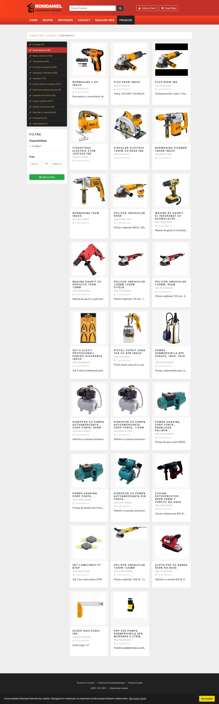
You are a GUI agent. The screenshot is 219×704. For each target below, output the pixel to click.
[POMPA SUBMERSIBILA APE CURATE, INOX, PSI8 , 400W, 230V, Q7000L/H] (171, 328)
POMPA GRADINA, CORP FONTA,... (85, 495)
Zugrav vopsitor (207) (43, 101)
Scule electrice (82, 92)
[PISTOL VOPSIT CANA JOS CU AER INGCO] (130, 328)
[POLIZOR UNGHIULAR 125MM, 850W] (171, 259)
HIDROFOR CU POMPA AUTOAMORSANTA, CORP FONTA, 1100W (130, 424)
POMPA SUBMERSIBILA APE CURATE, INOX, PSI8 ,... (170, 355)
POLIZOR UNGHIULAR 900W (129, 214)
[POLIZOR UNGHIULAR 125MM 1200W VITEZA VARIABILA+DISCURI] (130, 259)
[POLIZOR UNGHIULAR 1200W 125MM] (130, 542)
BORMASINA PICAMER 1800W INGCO (171, 149)
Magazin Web (104, 20)
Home (33, 20)
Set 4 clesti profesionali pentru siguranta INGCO (87, 355)
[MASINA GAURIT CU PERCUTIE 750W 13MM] (89, 259)
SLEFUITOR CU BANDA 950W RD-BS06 (171, 566)
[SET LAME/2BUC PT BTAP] (89, 542)
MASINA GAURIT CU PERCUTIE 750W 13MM (87, 284)
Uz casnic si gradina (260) (45, 67)
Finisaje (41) (38, 44)
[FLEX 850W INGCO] (130, 59)
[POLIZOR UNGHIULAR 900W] (130, 190)
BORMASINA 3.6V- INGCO (86, 83)
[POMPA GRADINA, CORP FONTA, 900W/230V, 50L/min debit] (171, 399)
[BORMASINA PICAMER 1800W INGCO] (171, 125)
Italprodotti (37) (40, 123)
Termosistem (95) (41, 61)
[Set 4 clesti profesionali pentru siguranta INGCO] (89, 328)
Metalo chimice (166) (42, 55)
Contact (84, 20)
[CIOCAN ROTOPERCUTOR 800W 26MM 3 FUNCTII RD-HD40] (171, 471)
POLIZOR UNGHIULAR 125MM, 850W (171, 283)
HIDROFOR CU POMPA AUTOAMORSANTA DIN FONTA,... (130, 496)
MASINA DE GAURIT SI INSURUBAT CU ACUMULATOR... (169, 215)
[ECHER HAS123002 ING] (89, 608)
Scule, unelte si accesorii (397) (47, 84)
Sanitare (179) (39, 78)
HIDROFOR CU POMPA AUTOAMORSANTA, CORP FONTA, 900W (88, 424)
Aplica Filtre (48, 177)
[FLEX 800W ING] (171, 59)
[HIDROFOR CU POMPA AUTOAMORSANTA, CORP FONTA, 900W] (89, 399)
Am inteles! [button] (207, 698)
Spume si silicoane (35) (44, 106)
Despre (47, 20)
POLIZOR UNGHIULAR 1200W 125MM (129, 566)
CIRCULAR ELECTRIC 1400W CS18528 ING (129, 149)
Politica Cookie (135, 682)
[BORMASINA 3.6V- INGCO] (89, 59)
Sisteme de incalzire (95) (44, 95)
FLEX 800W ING (166, 82)
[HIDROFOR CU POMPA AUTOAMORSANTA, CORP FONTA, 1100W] (130, 399)
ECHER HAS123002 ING (86, 632)
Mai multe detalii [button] (137, 698)
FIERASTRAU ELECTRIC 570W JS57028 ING (84, 150)
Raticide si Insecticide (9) (44, 112)
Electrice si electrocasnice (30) (47, 89)
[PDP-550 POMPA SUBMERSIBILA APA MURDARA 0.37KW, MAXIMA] (130, 608)
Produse (125, 20)
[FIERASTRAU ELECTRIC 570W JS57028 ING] (89, 125)
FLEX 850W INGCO (127, 82)
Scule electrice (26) (42, 50)
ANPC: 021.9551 (98, 688)
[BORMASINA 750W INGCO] (89, 190)
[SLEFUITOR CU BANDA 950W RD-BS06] (171, 542)
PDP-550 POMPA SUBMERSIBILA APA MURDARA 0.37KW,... (129, 633)
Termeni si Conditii (85, 682)
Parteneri (65, 20)
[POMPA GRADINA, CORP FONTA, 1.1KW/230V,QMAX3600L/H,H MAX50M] (89, 471)
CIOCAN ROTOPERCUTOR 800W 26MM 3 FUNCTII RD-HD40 (168, 498)
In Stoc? (36, 146)
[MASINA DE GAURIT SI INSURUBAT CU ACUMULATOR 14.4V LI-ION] (171, 190)
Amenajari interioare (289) (45, 72)
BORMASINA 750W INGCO (86, 214)
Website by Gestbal (119, 688)
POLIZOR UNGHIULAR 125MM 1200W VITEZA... (129, 284)
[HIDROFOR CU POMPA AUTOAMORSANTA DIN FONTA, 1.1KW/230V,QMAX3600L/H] (130, 471)
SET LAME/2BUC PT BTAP (87, 566)
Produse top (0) (40, 118)
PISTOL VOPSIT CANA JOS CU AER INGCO (129, 352)
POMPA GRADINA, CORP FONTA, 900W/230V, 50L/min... (168, 426)
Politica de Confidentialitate (111, 682)
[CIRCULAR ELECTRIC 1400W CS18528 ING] (130, 125)
